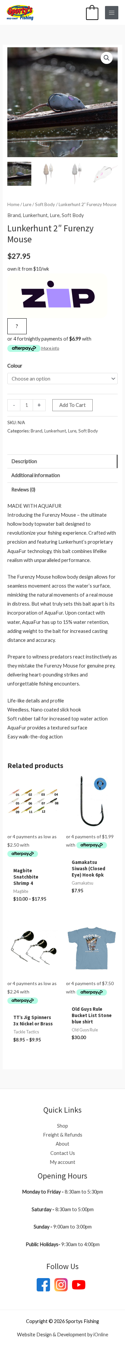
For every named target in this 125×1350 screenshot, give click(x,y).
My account (62, 1162)
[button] (107, 58)
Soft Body (45, 204)
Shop (62, 1126)
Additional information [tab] (35, 475)
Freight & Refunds (62, 1135)
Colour (14, 366)
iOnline (100, 1334)
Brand (14, 215)
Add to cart (72, 405)
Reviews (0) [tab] (23, 489)
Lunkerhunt (35, 215)
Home (13, 204)
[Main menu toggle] (111, 12)
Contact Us (62, 1153)
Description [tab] (24, 461)
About (62, 1144)
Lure (27, 204)
